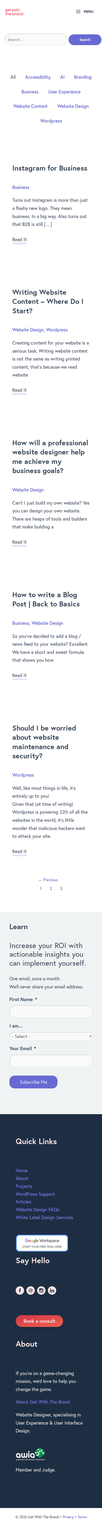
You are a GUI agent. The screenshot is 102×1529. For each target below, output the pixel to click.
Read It (19, 240)
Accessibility (37, 77)
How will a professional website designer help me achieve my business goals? (50, 456)
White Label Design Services (44, 1217)
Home (21, 1170)
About (22, 1178)
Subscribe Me (33, 1082)
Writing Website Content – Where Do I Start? (47, 301)
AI (62, 77)
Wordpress (51, 121)
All (13, 77)
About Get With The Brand (43, 1402)
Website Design (73, 106)
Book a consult (39, 1321)
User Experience (64, 91)
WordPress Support (35, 1194)
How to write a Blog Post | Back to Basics (46, 599)
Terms (82, 1517)
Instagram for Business (49, 168)
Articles (23, 1201)
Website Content (30, 106)
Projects (24, 1186)
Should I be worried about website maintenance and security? (44, 742)
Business (29, 91)
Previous (48, 879)
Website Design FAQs (37, 1209)
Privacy (68, 1517)
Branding (83, 77)
